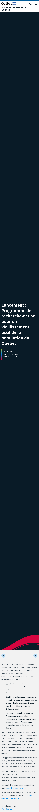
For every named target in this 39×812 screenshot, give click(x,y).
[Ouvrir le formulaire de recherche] (31, 3)
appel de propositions (14, 788)
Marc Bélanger (7, 809)
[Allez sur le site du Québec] (9, 3)
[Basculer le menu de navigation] (36, 3)
